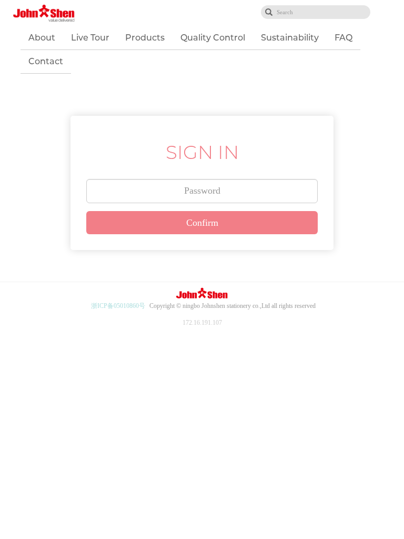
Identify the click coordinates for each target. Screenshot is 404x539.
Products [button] (145, 38)
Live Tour (90, 38)
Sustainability (290, 38)
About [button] (41, 38)
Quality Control (212, 38)
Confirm (202, 222)
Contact (45, 61)
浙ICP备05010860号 (118, 306)
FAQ (343, 38)
